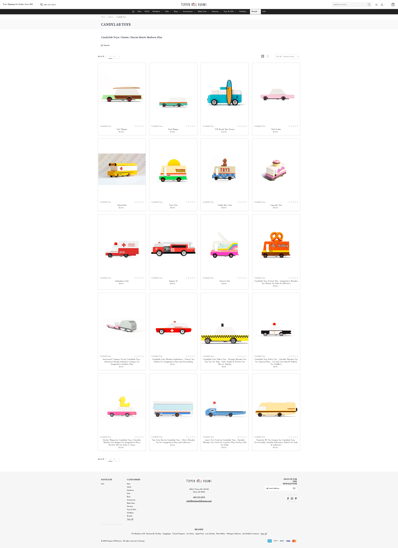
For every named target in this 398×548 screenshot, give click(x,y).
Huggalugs (167, 534)
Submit (294, 488)
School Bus (122, 205)
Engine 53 (173, 281)
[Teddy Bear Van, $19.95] (224, 169)
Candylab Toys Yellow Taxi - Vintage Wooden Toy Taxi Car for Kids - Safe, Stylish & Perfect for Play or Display (224, 362)
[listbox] (291, 56)
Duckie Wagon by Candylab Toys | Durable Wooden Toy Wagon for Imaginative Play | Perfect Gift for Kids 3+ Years (122, 442)
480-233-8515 (199, 497)
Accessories (188, 12)
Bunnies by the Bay (153, 534)
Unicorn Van (224, 281)
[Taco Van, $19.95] (173, 169)
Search (369, 4)
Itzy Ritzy (190, 534)
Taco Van (173, 205)
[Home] (133, 11)
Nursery (215, 12)
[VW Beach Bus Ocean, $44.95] (224, 93)
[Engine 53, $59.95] (173, 245)
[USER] (382, 4)
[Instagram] (292, 498)
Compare (376, 5)
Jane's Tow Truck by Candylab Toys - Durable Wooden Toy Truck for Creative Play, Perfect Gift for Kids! (224, 442)
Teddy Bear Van (225, 205)
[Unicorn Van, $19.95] (224, 245)
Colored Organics (178, 534)
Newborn (156, 12)
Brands (254, 12)
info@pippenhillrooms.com (199, 501)
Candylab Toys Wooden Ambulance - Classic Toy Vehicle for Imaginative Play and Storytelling (173, 361)
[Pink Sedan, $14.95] (276, 93)
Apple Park (199, 534)
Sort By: (279, 56)
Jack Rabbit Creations (250, 534)
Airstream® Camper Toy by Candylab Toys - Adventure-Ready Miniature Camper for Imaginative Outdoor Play (122, 362)
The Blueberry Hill (138, 534)
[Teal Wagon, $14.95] (173, 93)
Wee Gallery (220, 534)
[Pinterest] (296, 498)
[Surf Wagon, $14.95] (122, 93)
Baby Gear (202, 12)
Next (118, 56)
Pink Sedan (276, 129)
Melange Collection (234, 534)
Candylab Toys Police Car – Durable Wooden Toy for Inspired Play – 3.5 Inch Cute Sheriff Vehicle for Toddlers (276, 362)
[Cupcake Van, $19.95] (276, 169)
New (139, 12)
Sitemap (141, 541)
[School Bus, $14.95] (122, 169)
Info (264, 12)
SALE (146, 12)
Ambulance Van (122, 281)
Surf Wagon (122, 129)
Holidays (242, 12)
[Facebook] (288, 498)
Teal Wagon (173, 129)
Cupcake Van (276, 205)
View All (130, 519)
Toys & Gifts (229, 12)
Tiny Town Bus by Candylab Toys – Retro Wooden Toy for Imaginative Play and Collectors (173, 441)
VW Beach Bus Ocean (224, 129)
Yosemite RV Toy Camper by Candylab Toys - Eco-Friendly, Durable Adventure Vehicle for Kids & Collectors (276, 442)
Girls (167, 12)
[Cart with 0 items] (393, 4)
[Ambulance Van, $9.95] (122, 245)
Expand (106, 45)
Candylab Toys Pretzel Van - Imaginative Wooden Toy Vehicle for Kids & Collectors (276, 282)
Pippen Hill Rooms (114, 541)
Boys (176, 12)
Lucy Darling (210, 534)
